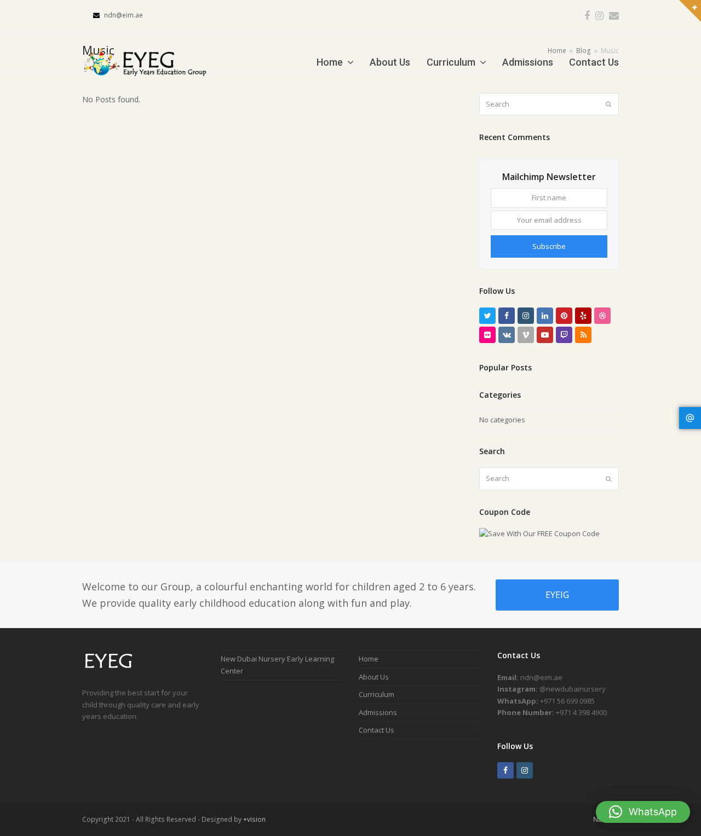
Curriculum (376, 694)
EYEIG (557, 595)
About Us (374, 677)
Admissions (378, 712)
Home (368, 659)
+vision (254, 819)
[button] (643, 812)
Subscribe (549, 246)
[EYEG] (113, 669)
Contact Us (376, 730)
